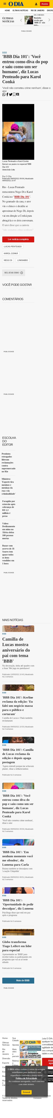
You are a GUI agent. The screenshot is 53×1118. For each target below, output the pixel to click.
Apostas (16, 1045)
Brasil (4, 1076)
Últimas (8, 20)
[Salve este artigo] (14, 95)
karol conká (11, 253)
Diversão (6, 1058)
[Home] (16, 5)
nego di (8, 260)
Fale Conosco (37, 1097)
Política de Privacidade (26, 1078)
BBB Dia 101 (21, 196)
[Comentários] (17, 95)
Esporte (5, 1063)
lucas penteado (13, 246)
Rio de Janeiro (37, 10)
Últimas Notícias (20, 10)
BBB (4, 52)
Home (7, 10)
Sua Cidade (15, 1039)
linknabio (22, 260)
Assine (45, 4)
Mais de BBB (23, 980)
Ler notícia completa (18, 239)
